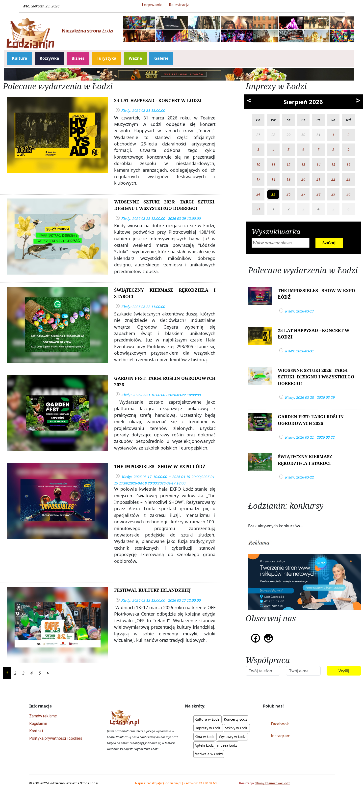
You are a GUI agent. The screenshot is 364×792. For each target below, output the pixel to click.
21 (318, 179)
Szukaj (329, 243)
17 (258, 179)
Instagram (280, 735)
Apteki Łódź (204, 745)
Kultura (19, 58)
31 (258, 209)
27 (303, 194)
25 (273, 194)
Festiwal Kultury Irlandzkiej (152, 590)
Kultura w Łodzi (207, 719)
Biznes (78, 58)
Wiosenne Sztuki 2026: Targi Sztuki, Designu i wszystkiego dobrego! (316, 376)
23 (348, 179)
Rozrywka (49, 58)
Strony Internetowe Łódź (272, 783)
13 (303, 164)
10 (258, 164)
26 (288, 194)
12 (288, 164)
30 (348, 194)
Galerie (161, 58)
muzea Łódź (227, 745)
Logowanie (152, 4)
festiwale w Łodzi (209, 754)
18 (273, 179)
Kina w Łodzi (205, 736)
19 (288, 179)
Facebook (280, 724)
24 (258, 194)
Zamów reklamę (43, 716)
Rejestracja (179, 4)
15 (333, 164)
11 (273, 164)
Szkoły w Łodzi (237, 728)
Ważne (135, 58)
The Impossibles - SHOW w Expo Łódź (160, 466)
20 (303, 179)
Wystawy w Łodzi (233, 736)
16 (348, 164)
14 (318, 164)
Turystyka (106, 58)
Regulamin (38, 723)
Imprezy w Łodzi (208, 728)
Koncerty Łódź (235, 719)
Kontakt (36, 731)
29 (333, 194)
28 (318, 194)
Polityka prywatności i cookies (55, 738)
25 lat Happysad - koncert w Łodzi (158, 100)
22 (333, 179)
